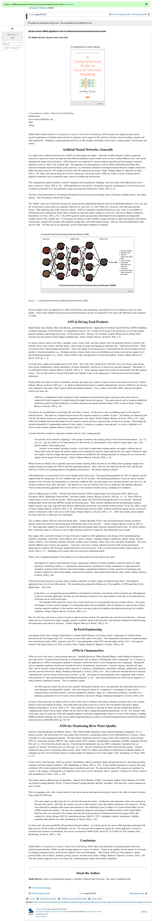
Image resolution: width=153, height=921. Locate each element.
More (145, 912)
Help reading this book (93, 911)
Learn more (69, 4)
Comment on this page (41, 888)
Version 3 (39, 909)
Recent (15, 48)
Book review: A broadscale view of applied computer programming (61, 902)
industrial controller (48, 898)
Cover (32, 14)
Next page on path (139, 14)
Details (100, 103)
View (7, 48)
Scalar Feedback (41, 916)
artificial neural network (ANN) (74, 898)
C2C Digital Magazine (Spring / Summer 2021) (52, 911)
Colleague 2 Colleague (38, 8)
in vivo (32, 898)
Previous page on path (121, 14)
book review (97, 898)
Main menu (11, 34)
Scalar (46, 914)
